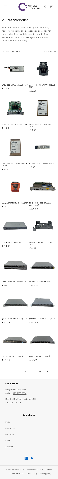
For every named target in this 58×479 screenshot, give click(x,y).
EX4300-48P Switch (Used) (12, 356)
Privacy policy (32, 469)
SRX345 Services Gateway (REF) (14, 242)
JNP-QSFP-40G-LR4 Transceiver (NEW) (14, 165)
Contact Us (10, 428)
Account (9, 447)
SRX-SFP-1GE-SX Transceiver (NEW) (40, 125)
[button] (5, 7)
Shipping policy (45, 474)
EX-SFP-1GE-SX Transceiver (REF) (42, 163)
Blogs (7, 440)
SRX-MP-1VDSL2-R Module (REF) (14, 124)
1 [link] (10, 371)
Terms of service (46, 469)
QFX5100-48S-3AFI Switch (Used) (14, 319)
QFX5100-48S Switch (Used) (39, 281)
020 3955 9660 (19, 393)
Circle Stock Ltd (18, 469)
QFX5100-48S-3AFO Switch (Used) (42, 319)
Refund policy (32, 474)
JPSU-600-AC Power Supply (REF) (15, 85)
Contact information (17, 474)
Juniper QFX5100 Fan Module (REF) (15, 203)
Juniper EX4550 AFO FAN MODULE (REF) (42, 86)
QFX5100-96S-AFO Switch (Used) (14, 281)
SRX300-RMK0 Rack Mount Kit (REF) (40, 243)
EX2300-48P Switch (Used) (39, 356)
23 (40, 371)
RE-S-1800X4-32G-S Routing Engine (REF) (40, 204)
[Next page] (47, 371)
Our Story (9, 434)
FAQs (7, 422)
